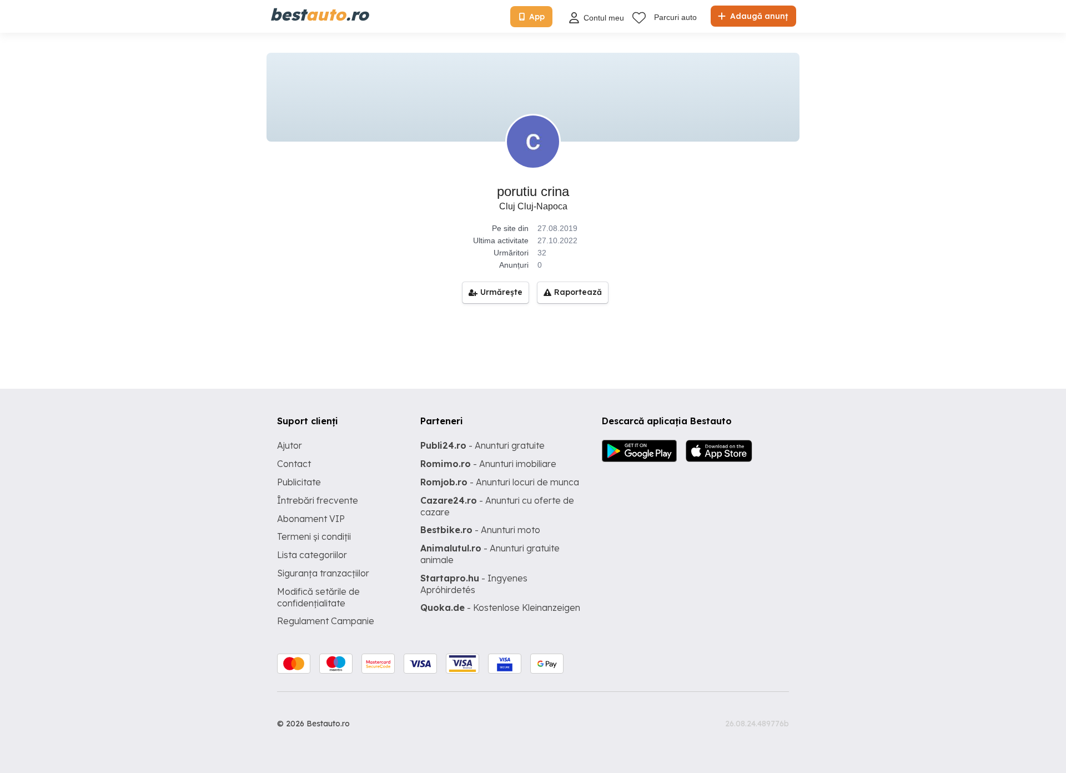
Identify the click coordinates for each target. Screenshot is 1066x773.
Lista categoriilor (312, 554)
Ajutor (289, 445)
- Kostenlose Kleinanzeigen (500, 607)
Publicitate (299, 482)
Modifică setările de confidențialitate (318, 597)
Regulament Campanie (325, 620)
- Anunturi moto (480, 529)
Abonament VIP (311, 518)
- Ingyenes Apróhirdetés (473, 584)
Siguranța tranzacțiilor (323, 573)
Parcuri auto (675, 17)
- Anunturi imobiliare (488, 463)
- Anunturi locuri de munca (499, 482)
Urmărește (501, 292)
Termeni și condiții (314, 536)
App (537, 17)
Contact (294, 463)
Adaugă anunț (758, 16)
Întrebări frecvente (317, 500)
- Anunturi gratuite (482, 445)
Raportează (578, 292)
